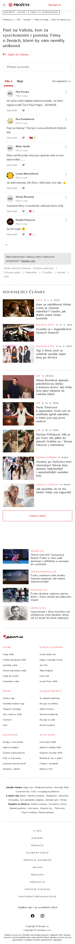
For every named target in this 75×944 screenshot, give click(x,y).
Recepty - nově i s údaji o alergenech (31, 12)
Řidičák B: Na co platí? (51, 758)
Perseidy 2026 (61, 787)
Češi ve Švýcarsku (12, 758)
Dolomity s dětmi (11, 769)
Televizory (60, 808)
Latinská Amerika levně (14, 763)
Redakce (37, 845)
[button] (18, 308)
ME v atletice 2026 (12, 714)
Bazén (23, 796)
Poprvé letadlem (11, 747)
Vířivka (63, 800)
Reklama (37, 874)
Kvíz (39, 300)
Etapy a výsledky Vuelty (51, 660)
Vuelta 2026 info (48, 654)
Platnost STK (46, 769)
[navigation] (4, 5)
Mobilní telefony (39, 804)
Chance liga (8, 698)
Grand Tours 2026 (48, 681)
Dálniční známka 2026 (50, 747)
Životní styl (45, 325)
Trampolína (51, 796)
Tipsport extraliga (12, 709)
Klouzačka (13, 800)
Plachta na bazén (36, 796)
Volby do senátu (11, 676)
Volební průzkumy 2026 (14, 660)
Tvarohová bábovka (49, 714)
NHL (5, 725)
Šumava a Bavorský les (14, 753)
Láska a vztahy (47, 484)
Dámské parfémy (18, 808)
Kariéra (37, 838)
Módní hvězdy (46, 457)
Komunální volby (11, 681)
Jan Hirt (44, 665)
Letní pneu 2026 (48, 742)
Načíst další (37, 515)
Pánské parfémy (46, 812)
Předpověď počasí (44, 787)
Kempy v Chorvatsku (13, 742)
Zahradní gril (51, 800)
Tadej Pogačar (46, 670)
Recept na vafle (47, 720)
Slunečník (63, 796)
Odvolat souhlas (37, 889)
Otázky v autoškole (49, 763)
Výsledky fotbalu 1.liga (13, 703)
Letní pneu (33, 808)
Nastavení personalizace (37, 896)
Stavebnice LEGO (57, 804)
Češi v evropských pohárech (45, 791)
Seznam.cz (54, 4)
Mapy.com (28, 787)
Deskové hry (46, 808)
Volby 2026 (8, 654)
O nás (37, 831)
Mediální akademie (38, 860)
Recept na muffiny (49, 703)
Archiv (37, 867)
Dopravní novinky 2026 (51, 753)
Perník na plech (47, 725)
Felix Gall (44, 676)
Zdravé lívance (47, 709)
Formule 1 (7, 720)
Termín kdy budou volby (14, 670)
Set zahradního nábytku (32, 800)
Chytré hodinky (29, 812)
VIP (38, 376)
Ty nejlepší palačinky (50, 698)
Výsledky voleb (10, 665)
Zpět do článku (18, 54)
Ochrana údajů (37, 853)
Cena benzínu (22, 791)
